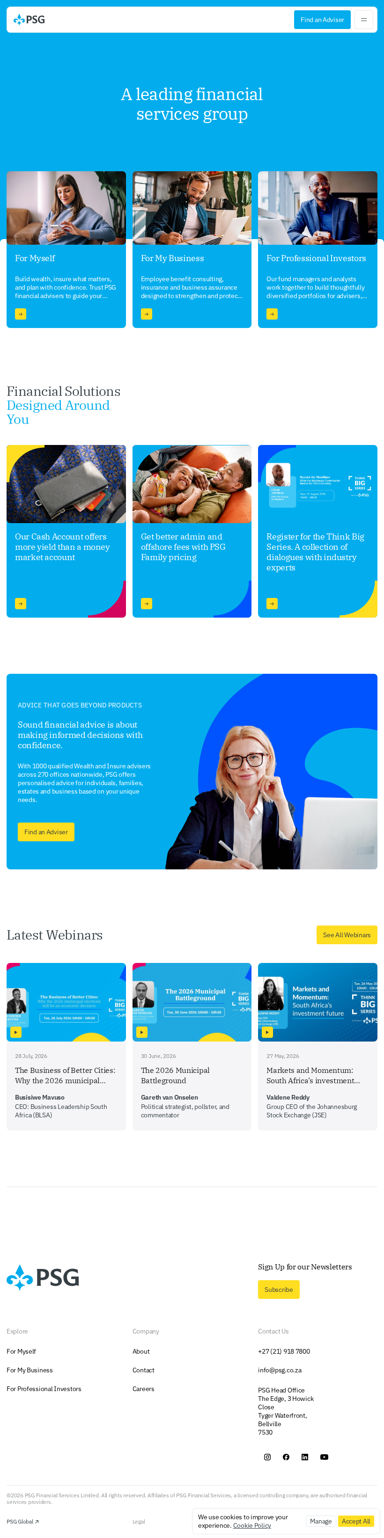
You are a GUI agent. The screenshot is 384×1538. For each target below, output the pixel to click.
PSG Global (20, 1521)
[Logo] (29, 20)
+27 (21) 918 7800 (284, 1351)
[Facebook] (286, 1457)
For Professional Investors (44, 1389)
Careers (144, 1389)
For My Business (30, 1370)
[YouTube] (324, 1457)
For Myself (21, 1351)
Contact (144, 1370)
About (141, 1351)
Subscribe (279, 1289)
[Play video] (16, 1032)
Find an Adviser (322, 19)
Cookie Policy (252, 1525)
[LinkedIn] (305, 1457)
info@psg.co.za (279, 1370)
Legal (139, 1521)
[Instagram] (267, 1457)
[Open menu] (363, 19)
